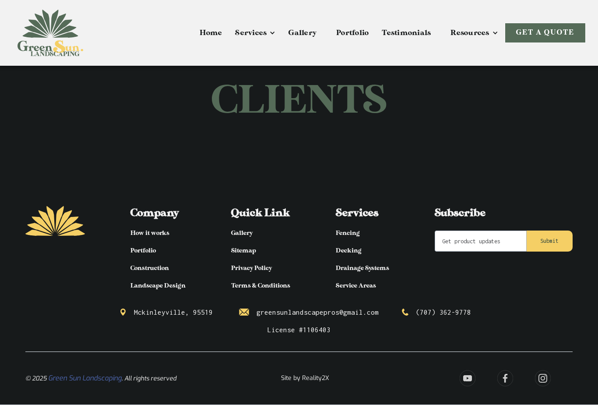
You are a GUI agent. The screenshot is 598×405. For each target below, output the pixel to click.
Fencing (348, 233)
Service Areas (356, 285)
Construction (149, 268)
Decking (349, 250)
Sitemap (243, 250)
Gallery (302, 32)
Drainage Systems (362, 268)
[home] (50, 33)
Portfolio (352, 32)
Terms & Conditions (260, 285)
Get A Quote (545, 32)
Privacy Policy (251, 268)
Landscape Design (158, 285)
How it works (149, 233)
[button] (255, 32)
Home (211, 32)
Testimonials (406, 32)
